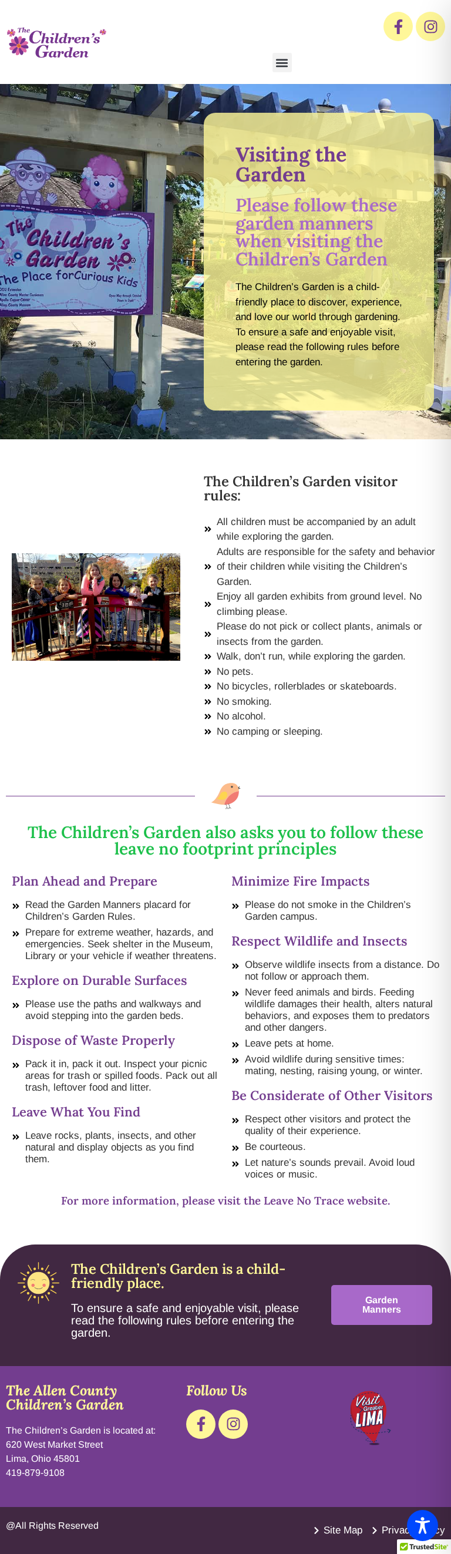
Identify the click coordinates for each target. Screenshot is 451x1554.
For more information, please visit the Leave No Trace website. (225, 1200)
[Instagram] (430, 26)
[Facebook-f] (398, 26)
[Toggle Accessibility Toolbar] (422, 1525)
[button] (282, 62)
